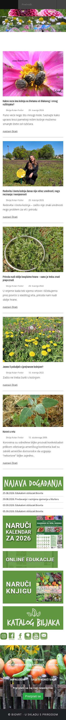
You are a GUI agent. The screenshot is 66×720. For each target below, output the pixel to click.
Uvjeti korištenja (43, 679)
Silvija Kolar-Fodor (15, 110)
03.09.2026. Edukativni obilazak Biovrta (23, 505)
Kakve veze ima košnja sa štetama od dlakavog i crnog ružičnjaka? (30, 102)
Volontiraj (33, 669)
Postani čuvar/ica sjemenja (26, 664)
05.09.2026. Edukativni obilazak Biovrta (23, 511)
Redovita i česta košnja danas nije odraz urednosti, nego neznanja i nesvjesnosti (31, 192)
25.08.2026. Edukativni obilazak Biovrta (23, 493)
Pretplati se (33, 696)
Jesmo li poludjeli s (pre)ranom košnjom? (23, 366)
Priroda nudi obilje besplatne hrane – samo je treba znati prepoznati (31, 278)
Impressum (17, 679)
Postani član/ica (33, 659)
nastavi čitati (10, 131)
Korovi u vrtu (9, 431)
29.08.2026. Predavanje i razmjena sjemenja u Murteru (31, 499)
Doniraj (53, 664)
